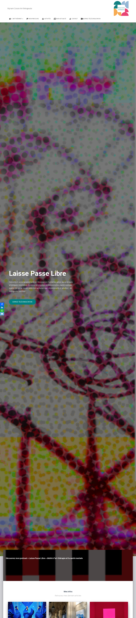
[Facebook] (2, 304)
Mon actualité (61, 18)
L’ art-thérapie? (17, 18)
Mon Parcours (34, 18)
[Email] (2, 313)
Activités (47, 18)
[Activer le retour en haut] (132, 613)
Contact (75, 18)
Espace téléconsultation (92, 18)
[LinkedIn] (2, 307)
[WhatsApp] (2, 310)
